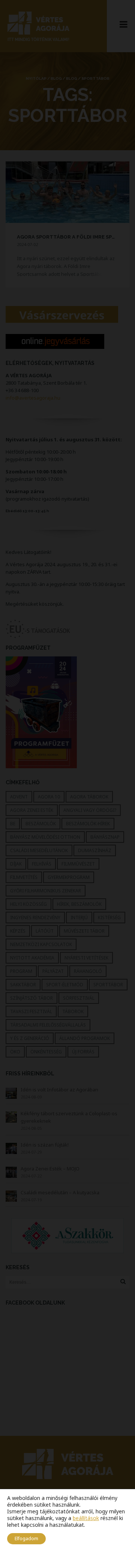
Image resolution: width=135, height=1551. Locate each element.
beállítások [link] (86, 1518)
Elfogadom (26, 1538)
